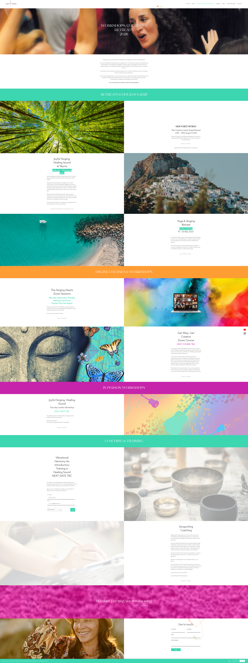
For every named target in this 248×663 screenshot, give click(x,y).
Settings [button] (229, 661)
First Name (49, 494)
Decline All (235, 661)
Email (48, 500)
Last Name (189, 629)
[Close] (246, 661)
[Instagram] (244, 333)
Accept (242, 661)
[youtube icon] (244, 329)
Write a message (174, 640)
